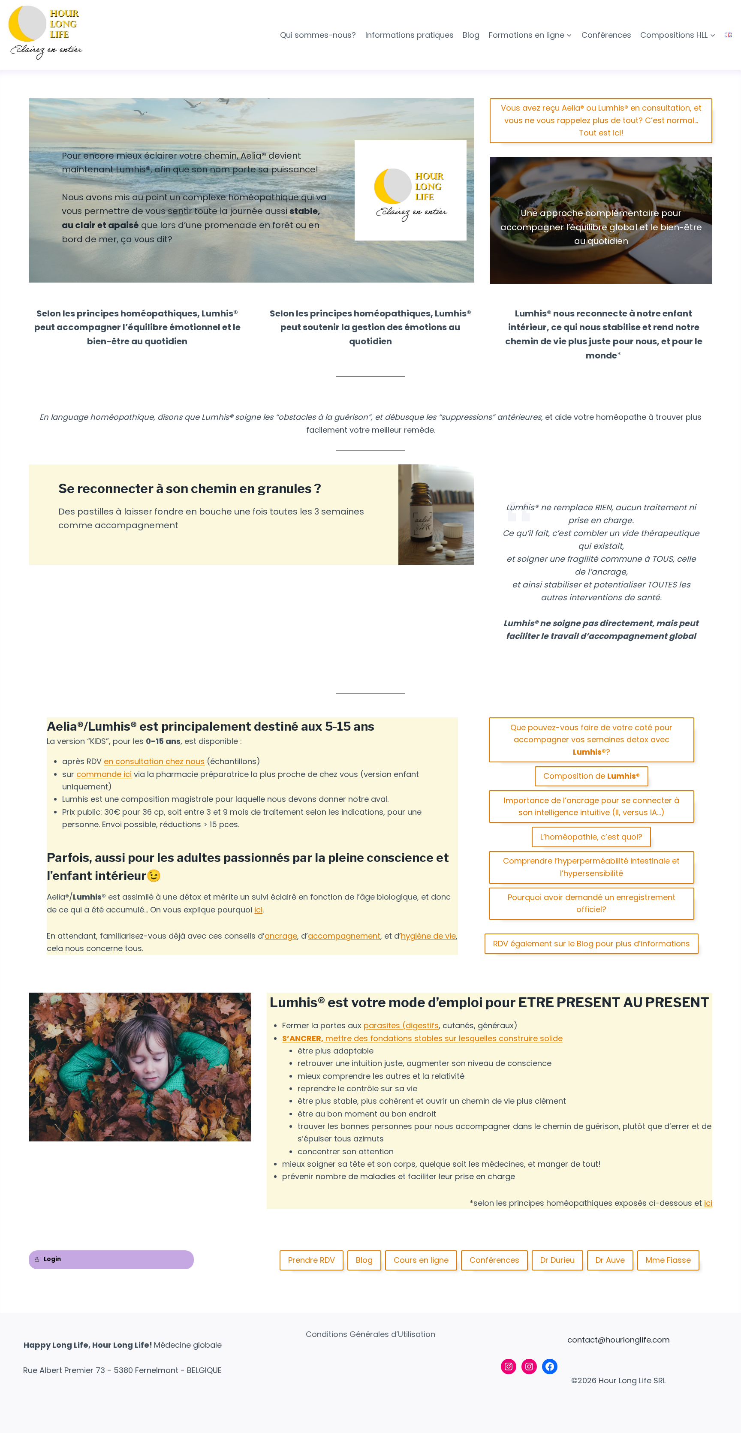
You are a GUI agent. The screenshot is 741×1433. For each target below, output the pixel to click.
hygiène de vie (428, 935)
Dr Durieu (557, 1260)
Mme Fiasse (668, 1260)
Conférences (606, 35)
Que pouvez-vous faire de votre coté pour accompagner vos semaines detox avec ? (591, 740)
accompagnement (344, 935)
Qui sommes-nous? (318, 35)
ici (258, 909)
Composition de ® (591, 776)
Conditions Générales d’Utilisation (370, 1334)
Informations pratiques (409, 35)
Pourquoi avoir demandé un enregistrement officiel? (591, 903)
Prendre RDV (311, 1260)
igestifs (425, 1025)
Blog (471, 35)
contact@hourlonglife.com (618, 1339)
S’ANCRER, (302, 1038)
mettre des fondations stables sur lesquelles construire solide (443, 1038)
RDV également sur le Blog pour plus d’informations (591, 943)
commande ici (104, 774)
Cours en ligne (421, 1260)
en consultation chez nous (154, 761)
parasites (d (387, 1025)
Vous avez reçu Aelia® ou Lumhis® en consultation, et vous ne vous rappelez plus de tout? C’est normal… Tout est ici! (601, 120)
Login (52, 1259)
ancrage (281, 935)
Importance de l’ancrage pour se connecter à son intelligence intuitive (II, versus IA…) (591, 806)
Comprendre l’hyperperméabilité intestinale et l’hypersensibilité (591, 867)
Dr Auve (610, 1260)
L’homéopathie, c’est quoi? (591, 836)
